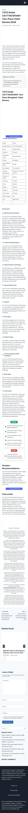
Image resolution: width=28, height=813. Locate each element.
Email (5, 706)
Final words (7, 86)
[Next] (24, 646)
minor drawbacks (20, 510)
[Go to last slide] (4, 646)
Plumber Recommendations (11, 84)
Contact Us (14, 785)
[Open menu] (24, 2)
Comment (6, 680)
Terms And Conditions (14, 795)
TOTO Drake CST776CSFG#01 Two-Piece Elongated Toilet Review (13, 81)
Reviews (4, 9)
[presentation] (14, 640)
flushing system (10, 398)
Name (5, 700)
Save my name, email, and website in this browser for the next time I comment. (14, 717)
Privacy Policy (14, 790)
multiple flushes (11, 257)
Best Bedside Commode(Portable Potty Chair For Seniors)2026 (7, 615)
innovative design (19, 49)
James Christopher (8, 25)
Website (5, 713)
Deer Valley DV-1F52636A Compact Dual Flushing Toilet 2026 (20, 615)
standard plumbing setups (9, 310)
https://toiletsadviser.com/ (10, 587)
